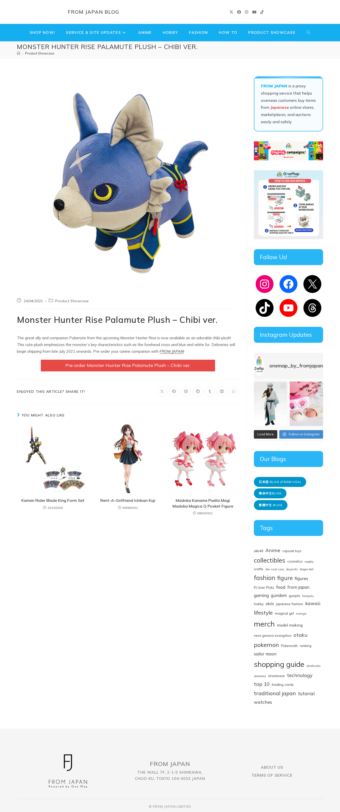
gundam (279, 595)
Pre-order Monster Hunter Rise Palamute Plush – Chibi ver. (127, 365)
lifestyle (263, 612)
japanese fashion (289, 604)
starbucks (313, 666)
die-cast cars (274, 569)
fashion (264, 577)
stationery (260, 676)
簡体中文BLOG (270, 493)
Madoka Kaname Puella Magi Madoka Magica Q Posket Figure (202, 503)
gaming (261, 595)
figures (301, 578)
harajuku (308, 596)
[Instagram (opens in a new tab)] (246, 12)
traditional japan (275, 693)
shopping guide (279, 664)
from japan (298, 587)
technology (299, 675)
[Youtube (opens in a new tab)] (254, 12)
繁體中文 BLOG (271, 505)
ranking (305, 645)
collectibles (269, 560)
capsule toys (291, 551)
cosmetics (295, 561)
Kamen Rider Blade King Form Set (52, 500)
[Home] (18, 53)
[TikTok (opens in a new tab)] (262, 12)
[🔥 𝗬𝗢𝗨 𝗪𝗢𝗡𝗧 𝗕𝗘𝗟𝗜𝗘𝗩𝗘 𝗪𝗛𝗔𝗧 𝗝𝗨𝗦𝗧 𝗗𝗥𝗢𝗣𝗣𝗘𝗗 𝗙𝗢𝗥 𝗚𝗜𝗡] (270, 404)
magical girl (284, 613)
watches (263, 702)
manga (301, 613)
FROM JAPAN (171, 351)
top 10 (262, 684)
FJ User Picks (264, 587)
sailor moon (265, 653)
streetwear (276, 676)
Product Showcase (39, 53)
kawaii (312, 603)
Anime (272, 550)
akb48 (258, 551)
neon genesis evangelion (272, 636)
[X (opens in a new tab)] (231, 12)
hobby (259, 604)
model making (290, 625)
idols (270, 603)
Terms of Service (271, 775)
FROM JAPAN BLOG (93, 12)
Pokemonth (289, 646)
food (280, 587)
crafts (258, 569)
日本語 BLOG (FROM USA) (280, 482)
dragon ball (306, 569)
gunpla (294, 595)
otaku (300, 635)
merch (264, 623)
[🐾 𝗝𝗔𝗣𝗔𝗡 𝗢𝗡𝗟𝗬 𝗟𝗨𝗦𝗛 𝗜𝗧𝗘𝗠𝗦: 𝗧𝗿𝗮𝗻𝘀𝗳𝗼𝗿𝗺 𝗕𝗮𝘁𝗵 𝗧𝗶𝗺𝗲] (306, 404)
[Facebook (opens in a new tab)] (239, 12)
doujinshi (292, 569)
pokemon (266, 644)
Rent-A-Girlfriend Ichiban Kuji (127, 500)
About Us (272, 767)
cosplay (309, 561)
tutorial (306, 693)
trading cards (283, 684)
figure (285, 577)
